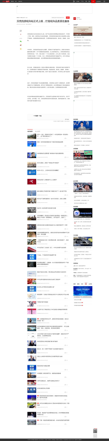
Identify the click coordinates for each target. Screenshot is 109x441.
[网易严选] (82, 1)
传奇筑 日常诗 (77, 299)
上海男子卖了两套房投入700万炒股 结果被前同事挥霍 (52, 309)
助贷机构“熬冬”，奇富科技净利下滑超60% (82, 138)
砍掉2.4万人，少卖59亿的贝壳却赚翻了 (48, 170)
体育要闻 (75, 148)
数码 (78, 284)
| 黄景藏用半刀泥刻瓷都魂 (80, 272)
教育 (75, 284)
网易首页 (12, 1)
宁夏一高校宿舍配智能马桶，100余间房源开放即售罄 (54, 420)
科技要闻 (75, 206)
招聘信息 (53, 439)
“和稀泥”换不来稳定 (42, 302)
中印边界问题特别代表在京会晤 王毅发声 (48, 279)
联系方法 (49, 439)
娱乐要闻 (75, 181)
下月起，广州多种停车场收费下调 (46, 255)
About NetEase (41, 439)
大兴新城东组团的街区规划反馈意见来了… (82, 42)
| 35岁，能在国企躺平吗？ (79, 265)
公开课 (90, 284)
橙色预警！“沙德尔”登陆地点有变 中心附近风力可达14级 (53, 294)
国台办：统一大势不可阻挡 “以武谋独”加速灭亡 (50, 349)
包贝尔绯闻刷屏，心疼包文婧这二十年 (81, 200)
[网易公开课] (78, 1)
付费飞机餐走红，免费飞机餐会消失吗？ (48, 381)
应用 (16, 1)
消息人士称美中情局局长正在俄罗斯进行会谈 (49, 356)
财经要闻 (75, 119)
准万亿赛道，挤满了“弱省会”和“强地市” (48, 163)
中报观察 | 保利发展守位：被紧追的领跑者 (49, 373)
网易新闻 (78, 17)
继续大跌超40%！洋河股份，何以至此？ (82, 145)
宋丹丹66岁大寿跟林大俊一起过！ (80, 203)
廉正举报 (76, 439)
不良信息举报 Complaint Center (68, 439)
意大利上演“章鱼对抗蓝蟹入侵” (45, 287)
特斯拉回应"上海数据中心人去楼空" (47, 179)
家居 (86, 284)
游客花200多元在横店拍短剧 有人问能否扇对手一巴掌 (52, 225)
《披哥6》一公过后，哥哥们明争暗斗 (81, 193)
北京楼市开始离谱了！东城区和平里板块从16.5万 (83, 45)
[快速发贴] (21, 31)
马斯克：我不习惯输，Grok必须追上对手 (82, 228)
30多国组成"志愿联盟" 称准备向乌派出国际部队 (50, 153)
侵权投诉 (79, 439)
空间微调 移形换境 (77, 305)
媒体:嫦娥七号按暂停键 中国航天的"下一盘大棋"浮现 (52, 191)
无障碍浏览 (20, 1)
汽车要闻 (75, 235)
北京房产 (75, 25)
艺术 (82, 284)
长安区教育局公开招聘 (43, 388)
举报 (69, 24)
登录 (93, 1)
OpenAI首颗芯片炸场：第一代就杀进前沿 (82, 218)
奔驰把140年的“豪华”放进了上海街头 (81, 251)
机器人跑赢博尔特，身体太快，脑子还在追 (82, 225)
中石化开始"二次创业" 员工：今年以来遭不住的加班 (51, 247)
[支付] (86, 1)
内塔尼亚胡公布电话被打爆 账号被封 (47, 341)
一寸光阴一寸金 (37, 115)
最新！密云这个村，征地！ (79, 37)
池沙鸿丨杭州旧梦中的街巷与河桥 (46, 208)
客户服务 (57, 439)
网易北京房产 (23, 17)
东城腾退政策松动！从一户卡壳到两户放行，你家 (83, 40)
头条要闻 (75, 71)
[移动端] (74, 1)
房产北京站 (67, 119)
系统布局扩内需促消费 (43, 366)
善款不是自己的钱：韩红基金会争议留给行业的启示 (51, 272)
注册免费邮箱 (98, 1)
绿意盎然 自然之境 (77, 302)
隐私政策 (61, 439)
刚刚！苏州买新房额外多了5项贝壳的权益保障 (50, 142)
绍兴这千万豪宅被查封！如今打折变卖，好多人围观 (51, 198)
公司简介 (46, 439)
